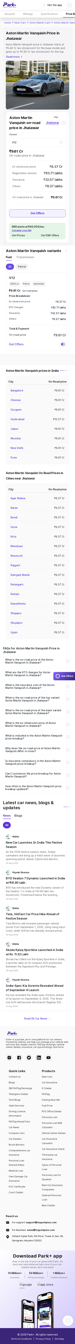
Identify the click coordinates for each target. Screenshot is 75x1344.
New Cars (20, 22)
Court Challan (16, 1192)
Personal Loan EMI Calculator (52, 1125)
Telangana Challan (18, 1094)
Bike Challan (48, 1205)
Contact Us (15, 1076)
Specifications (49, 13)
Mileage (28, 13)
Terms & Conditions (21, 1338)
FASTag (46, 1094)
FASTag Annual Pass (19, 1121)
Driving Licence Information (17, 1113)
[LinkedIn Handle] (38, 1057)
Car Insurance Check (53, 1149)
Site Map (59, 1338)
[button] (63, 344)
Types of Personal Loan (51, 1167)
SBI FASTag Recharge (20, 1088)
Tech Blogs (15, 1099)
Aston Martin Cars (39, 22)
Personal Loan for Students (51, 1177)
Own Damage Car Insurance (18, 1178)
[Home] (9, 5)
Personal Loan (49, 1117)
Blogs (12, 1082)
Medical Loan (16, 1170)
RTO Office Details (52, 1111)
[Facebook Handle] (19, 1057)
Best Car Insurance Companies (52, 1187)
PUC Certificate (17, 1186)
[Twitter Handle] (28, 1057)
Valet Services (16, 1105)
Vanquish (9, 13)
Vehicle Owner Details (54, 1133)
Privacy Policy (43, 1338)
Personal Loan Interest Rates (16, 1162)
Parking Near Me (51, 1099)
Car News (14, 1127)
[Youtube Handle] (48, 1057)
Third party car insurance (50, 1156)
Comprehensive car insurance (19, 1152)
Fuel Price (47, 1105)
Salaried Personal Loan (51, 1197)
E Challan (47, 1088)
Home (7, 22)
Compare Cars (17, 1133)
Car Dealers (15, 1139)
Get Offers (37, 213)
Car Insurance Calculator (49, 1141)
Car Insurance (49, 1082)
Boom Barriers (16, 1144)
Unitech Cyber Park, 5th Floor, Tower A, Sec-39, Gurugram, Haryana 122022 (37, 1238)
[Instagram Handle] (9, 1057)
